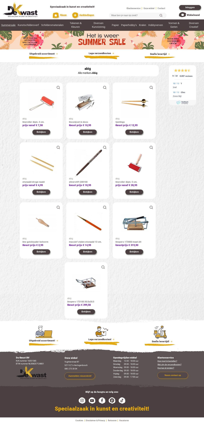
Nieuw (63, 15)
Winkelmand (193, 15)
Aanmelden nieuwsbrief (79, 376)
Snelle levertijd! (158, 341)
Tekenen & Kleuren (75, 25)
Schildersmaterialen (52, 25)
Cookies (79, 420)
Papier (115, 25)
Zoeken (161, 15)
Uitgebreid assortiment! (42, 340)
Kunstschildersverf (28, 25)
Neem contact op (173, 375)
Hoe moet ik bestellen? (167, 361)
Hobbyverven (155, 25)
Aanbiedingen (86, 15)
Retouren (112, 420)
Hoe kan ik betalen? (166, 368)
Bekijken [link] (41, 132)
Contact (161, 8)
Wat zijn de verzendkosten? (170, 364)
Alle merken (84, 73)
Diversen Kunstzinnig (98, 25)
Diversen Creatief (194, 25)
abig (24, 118)
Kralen (142, 25)
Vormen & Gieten (173, 25)
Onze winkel (148, 8)
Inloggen (190, 7)
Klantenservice (133, 8)
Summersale (8, 25)
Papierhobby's (129, 25)
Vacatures (124, 420)
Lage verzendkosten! (100, 339)
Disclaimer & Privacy (95, 420)
